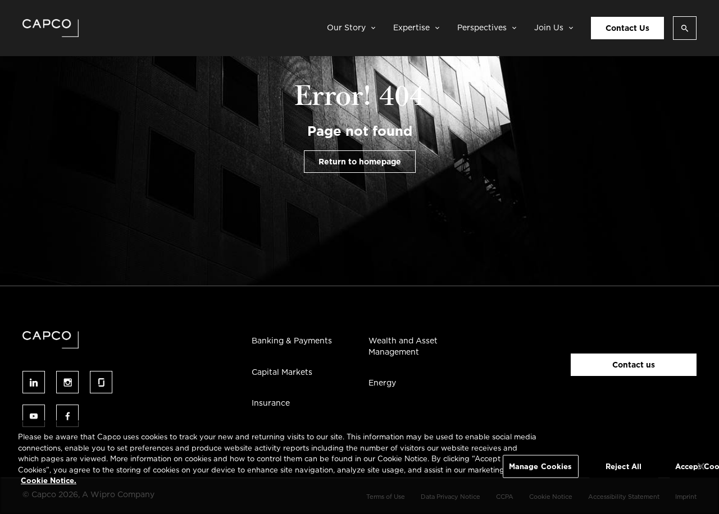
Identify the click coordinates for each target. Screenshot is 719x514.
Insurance (271, 402)
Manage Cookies (540, 466)
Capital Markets (282, 372)
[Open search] (685, 28)
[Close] (701, 466)
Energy (382, 382)
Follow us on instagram (67, 382)
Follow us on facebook (67, 416)
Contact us (633, 364)
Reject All (623, 466)
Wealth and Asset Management (403, 346)
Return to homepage (359, 161)
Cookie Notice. (48, 480)
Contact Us (627, 28)
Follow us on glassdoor (101, 382)
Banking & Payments (292, 340)
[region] (359, 467)
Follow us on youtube (33, 416)
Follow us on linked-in (33, 382)
